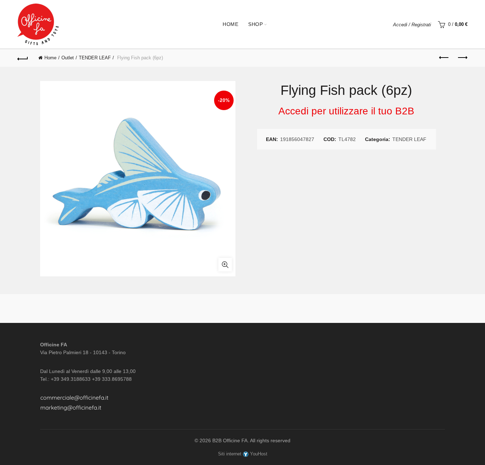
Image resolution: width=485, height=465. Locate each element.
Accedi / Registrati (412, 24)
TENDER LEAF (95, 57)
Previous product (444, 58)
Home (230, 24)
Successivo (462, 58)
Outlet (67, 57)
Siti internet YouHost (242, 453)
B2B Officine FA (229, 440)
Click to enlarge (225, 264)
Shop (255, 24)
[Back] (23, 58)
